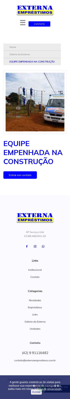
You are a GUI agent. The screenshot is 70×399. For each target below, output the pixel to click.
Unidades (35, 328)
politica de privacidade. (48, 388)
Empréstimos (35, 307)
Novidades (35, 300)
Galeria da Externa (20, 54)
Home (13, 47)
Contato (39, 24)
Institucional (35, 269)
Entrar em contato (20, 175)
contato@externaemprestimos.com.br (35, 360)
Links (35, 314)
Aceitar (36, 392)
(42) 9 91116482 (35, 353)
